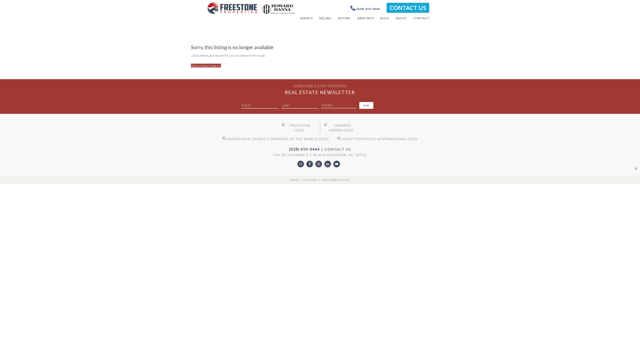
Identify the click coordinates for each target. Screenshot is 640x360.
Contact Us (408, 7)
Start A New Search (206, 66)
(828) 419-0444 (368, 9)
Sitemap (294, 179)
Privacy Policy (310, 179)
